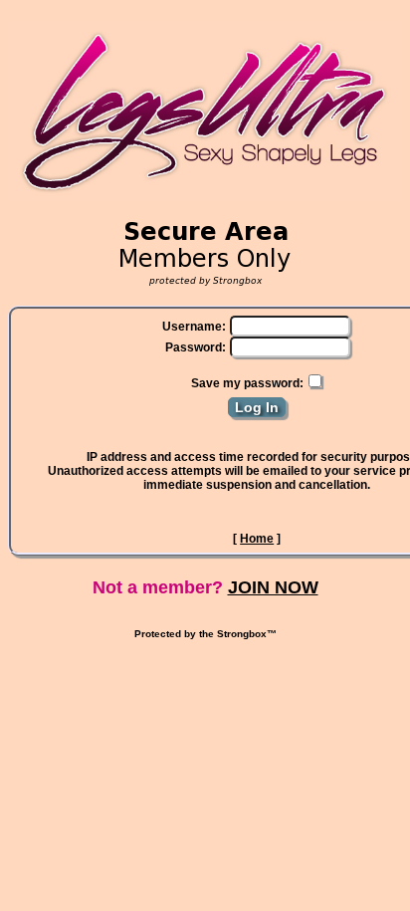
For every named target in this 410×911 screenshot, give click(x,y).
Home (257, 539)
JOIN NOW (273, 587)
